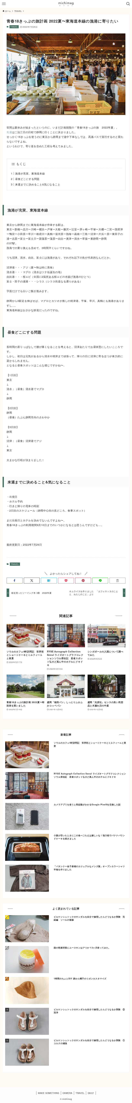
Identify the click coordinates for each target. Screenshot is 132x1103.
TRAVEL (14, 26)
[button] (15, 580)
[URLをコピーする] (117, 580)
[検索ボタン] (128, 4)
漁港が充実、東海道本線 (30, 173)
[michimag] (66, 4)
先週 (9, 132)
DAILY (91, 1092)
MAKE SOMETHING (48, 1092)
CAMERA (67, 1092)
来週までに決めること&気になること (37, 184)
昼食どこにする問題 (27, 179)
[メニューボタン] (4, 4)
